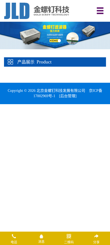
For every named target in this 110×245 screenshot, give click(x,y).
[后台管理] (68, 96)
